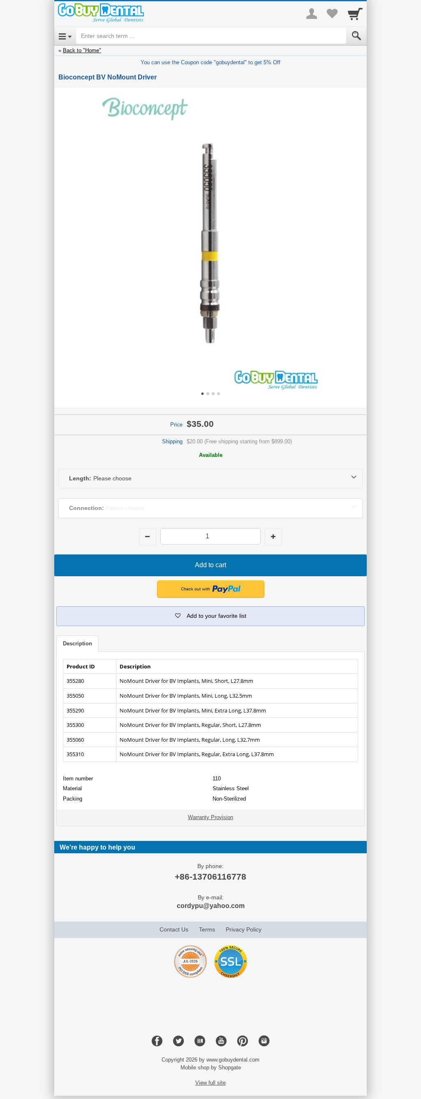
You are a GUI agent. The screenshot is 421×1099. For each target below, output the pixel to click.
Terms (207, 929)
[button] (210, 616)
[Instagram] (264, 1041)
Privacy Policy (243, 929)
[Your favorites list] (332, 14)
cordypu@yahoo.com (211, 905)
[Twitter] (178, 1041)
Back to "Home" (82, 50)
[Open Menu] (65, 35)
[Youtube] (221, 1041)
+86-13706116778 (210, 876)
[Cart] (355, 14)
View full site (210, 1083)
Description (77, 643)
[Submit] (356, 35)
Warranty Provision (210, 817)
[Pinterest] (242, 1041)
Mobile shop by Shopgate (210, 1067)
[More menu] (311, 14)
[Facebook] (157, 1041)
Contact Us (174, 929)
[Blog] (199, 1041)
